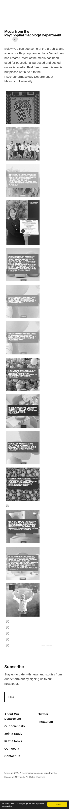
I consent (57, 804)
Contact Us (12, 756)
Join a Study (13, 733)
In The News (13, 741)
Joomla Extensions (46, 645)
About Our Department (12, 716)
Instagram (46, 721)
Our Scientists (14, 726)
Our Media (11, 748)
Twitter (43, 714)
